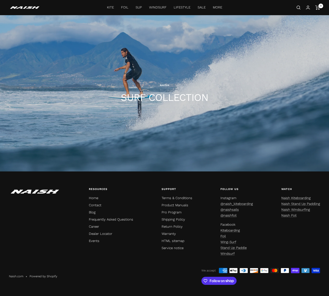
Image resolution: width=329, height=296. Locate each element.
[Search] (299, 8)
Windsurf (227, 254)
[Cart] (317, 7)
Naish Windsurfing (295, 210)
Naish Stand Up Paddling (300, 204)
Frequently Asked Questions (111, 219)
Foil (223, 236)
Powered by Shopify (43, 276)
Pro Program (172, 212)
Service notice (173, 248)
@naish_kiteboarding (236, 204)
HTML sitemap (173, 241)
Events (94, 241)
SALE (202, 7)
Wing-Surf (228, 242)
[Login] (308, 7)
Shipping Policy (173, 219)
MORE (217, 7)
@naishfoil (228, 215)
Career (94, 227)
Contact (95, 205)
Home (93, 198)
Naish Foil (289, 215)
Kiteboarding (230, 230)
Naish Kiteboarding (296, 198)
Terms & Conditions (177, 198)
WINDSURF (158, 7)
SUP (139, 7)
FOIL (124, 7)
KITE (110, 7)
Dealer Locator (100, 234)
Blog (92, 212)
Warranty (169, 234)
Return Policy (172, 227)
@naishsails (229, 210)
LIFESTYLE (182, 7)
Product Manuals (175, 205)
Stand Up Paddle (233, 248)
